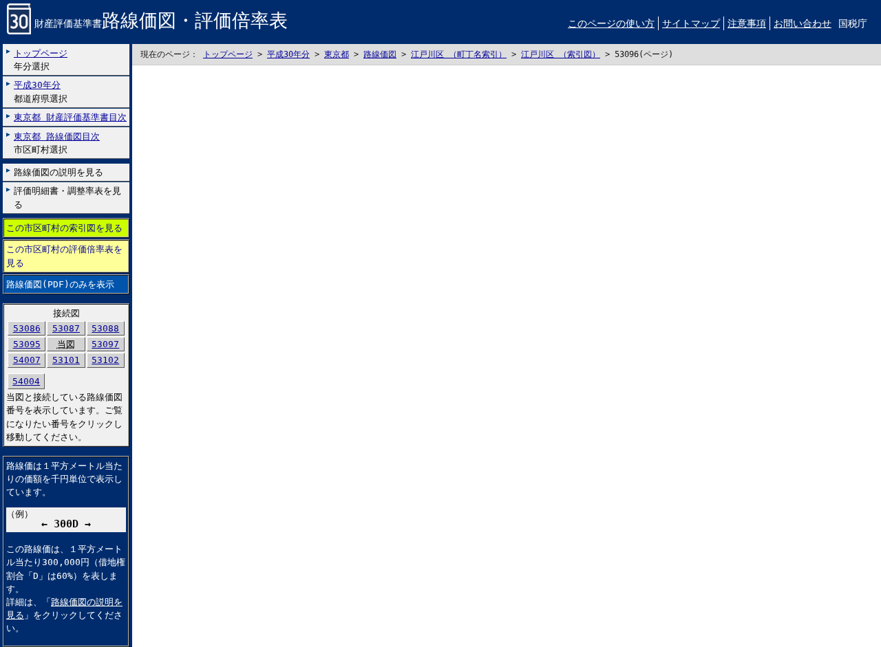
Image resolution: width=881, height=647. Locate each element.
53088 (105, 328)
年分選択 (40, 60)
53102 (105, 360)
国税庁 (852, 23)
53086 (27, 328)
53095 (27, 344)
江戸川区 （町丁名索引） (459, 54)
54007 (27, 360)
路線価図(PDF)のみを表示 (60, 284)
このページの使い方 (611, 23)
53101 (66, 360)
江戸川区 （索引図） (560, 54)
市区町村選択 (57, 143)
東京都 (336, 54)
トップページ (228, 54)
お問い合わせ (802, 23)
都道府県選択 (40, 91)
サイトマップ (691, 23)
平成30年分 (288, 54)
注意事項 (747, 23)
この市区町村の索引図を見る (64, 228)
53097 (105, 344)
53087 (66, 328)
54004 (26, 381)
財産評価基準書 (161, 23)
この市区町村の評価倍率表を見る (64, 255)
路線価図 (379, 54)
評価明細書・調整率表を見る (67, 197)
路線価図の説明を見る (58, 172)
